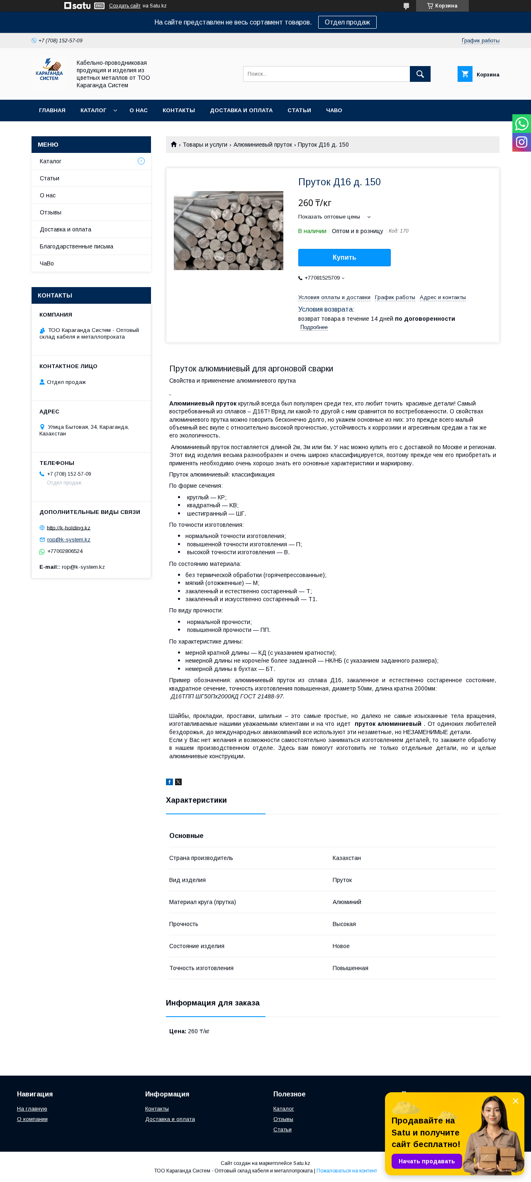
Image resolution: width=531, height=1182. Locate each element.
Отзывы (50, 212)
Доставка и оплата (241, 110)
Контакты (179, 110)
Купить (344, 257)
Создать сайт (125, 6)
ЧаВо (334, 110)
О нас (138, 110)
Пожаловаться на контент (347, 1171)
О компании (32, 1119)
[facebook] (169, 783)
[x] (178, 783)
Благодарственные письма (76, 246)
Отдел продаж (347, 22)
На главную (32, 1109)
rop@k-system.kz (68, 539)
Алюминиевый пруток (263, 144)
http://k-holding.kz (68, 527)
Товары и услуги (205, 144)
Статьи (299, 110)
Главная (52, 110)
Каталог (93, 110)
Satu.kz (301, 1163)
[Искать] (420, 74)
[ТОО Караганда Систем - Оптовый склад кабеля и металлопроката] (49, 89)
